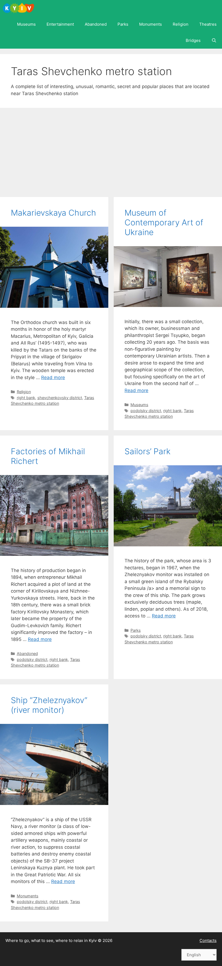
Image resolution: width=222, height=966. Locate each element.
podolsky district (145, 410)
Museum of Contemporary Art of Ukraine (164, 222)
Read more (53, 377)
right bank (26, 397)
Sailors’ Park (148, 451)
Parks (122, 24)
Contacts (208, 940)
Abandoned (96, 24)
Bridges (193, 40)
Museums (26, 24)
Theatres (208, 24)
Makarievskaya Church (53, 213)
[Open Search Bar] (214, 40)
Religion (180, 24)
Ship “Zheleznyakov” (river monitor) (49, 705)
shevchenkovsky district (59, 397)
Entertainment (60, 24)
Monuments (150, 24)
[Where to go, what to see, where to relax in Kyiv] (20, 8)
